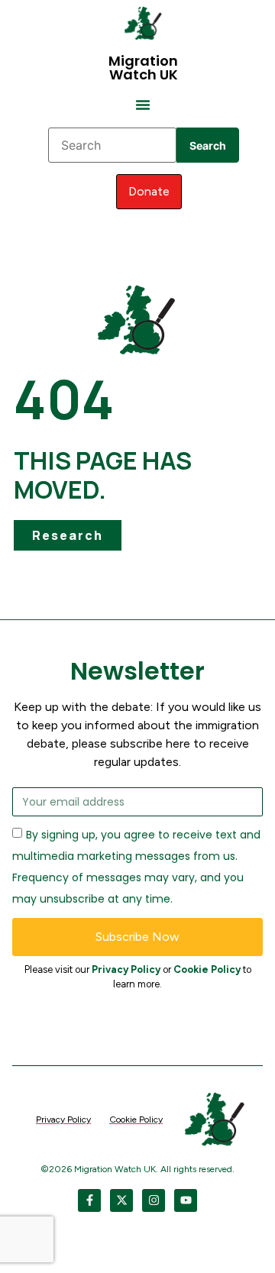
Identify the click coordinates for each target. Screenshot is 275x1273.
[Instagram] (153, 1200)
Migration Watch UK (143, 67)
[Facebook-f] (89, 1200)
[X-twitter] (121, 1200)
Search (207, 145)
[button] (142, 104)
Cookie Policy (207, 969)
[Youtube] (185, 1200)
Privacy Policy (126, 969)
